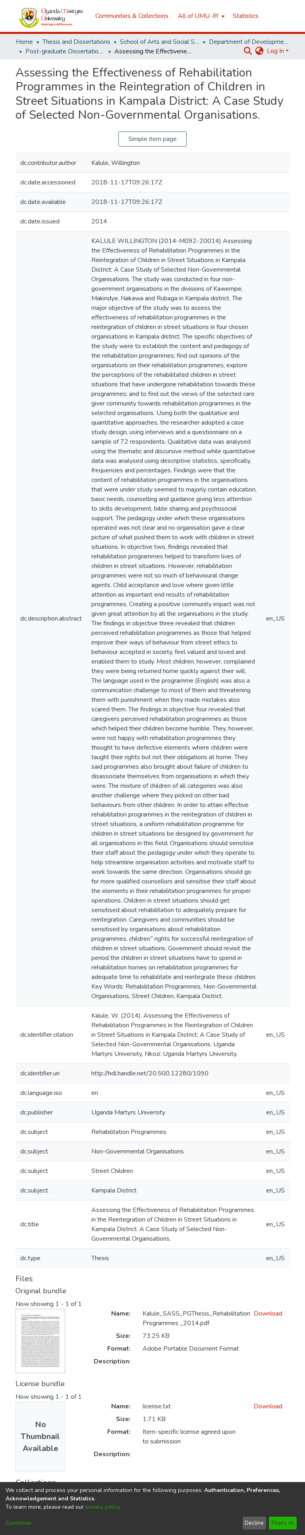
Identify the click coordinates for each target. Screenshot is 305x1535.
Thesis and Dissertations (76, 41)
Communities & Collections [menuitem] (131, 16)
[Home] (51, 16)
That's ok (282, 1523)
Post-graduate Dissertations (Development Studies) (65, 51)
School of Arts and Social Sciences (159, 41)
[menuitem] (200, 16)
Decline (254, 1523)
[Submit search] (248, 51)
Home (24, 41)
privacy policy (102, 1507)
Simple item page (152, 139)
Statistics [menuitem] (246, 16)
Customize (18, 1523)
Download (268, 1313)
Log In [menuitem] (275, 51)
